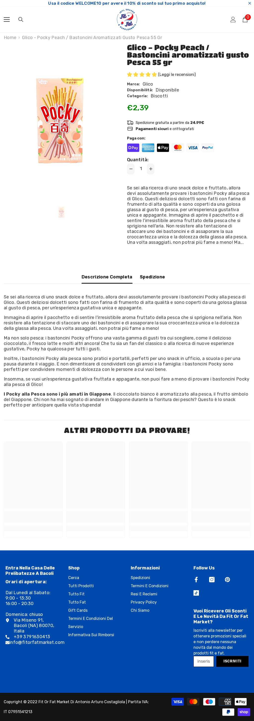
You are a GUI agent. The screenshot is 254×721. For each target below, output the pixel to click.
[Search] (21, 20)
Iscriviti (232, 661)
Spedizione (152, 277)
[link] (33, 520)
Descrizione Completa (107, 277)
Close (250, 3)
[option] (62, 121)
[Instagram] (212, 580)
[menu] (7, 20)
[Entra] (233, 19)
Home (10, 37)
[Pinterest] (227, 580)
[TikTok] (196, 593)
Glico (148, 84)
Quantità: (138, 159)
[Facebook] (196, 580)
